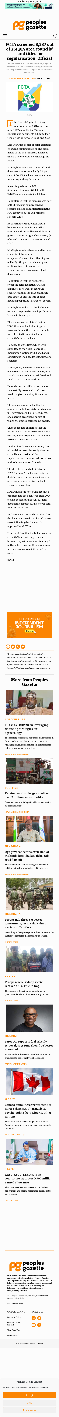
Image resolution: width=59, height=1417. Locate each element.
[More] (23, 647)
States (10, 976)
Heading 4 (13, 846)
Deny (29, 1402)
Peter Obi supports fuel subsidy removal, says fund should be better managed (29, 1045)
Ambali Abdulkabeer (16, 1064)
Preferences (29, 1410)
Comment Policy (14, 1317)
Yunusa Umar (11, 942)
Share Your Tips (13, 1330)
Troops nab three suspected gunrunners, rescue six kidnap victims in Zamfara (25, 923)
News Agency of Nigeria (22, 78)
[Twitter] (13, 647)
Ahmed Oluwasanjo (15, 1135)
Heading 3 (13, 1036)
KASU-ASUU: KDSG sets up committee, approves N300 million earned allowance (28, 1178)
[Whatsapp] (18, 647)
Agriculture (15, 719)
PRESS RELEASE (12, 1201)
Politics (11, 787)
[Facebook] (8, 647)
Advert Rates (12, 1335)
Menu (20, 36)
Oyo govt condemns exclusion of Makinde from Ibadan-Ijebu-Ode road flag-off (27, 855)
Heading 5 (13, 914)
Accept (29, 1395)
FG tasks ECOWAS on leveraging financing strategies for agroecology (27, 729)
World (10, 1099)
